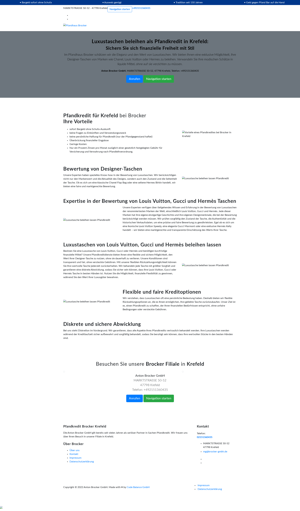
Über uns (75, 450)
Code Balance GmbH (138, 487)
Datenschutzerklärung (82, 461)
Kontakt (74, 454)
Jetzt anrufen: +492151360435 (32, 508)
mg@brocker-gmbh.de (215, 451)
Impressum (75, 458)
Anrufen (134, 79)
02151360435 (204, 437)
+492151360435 (141, 8)
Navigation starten (120, 9)
